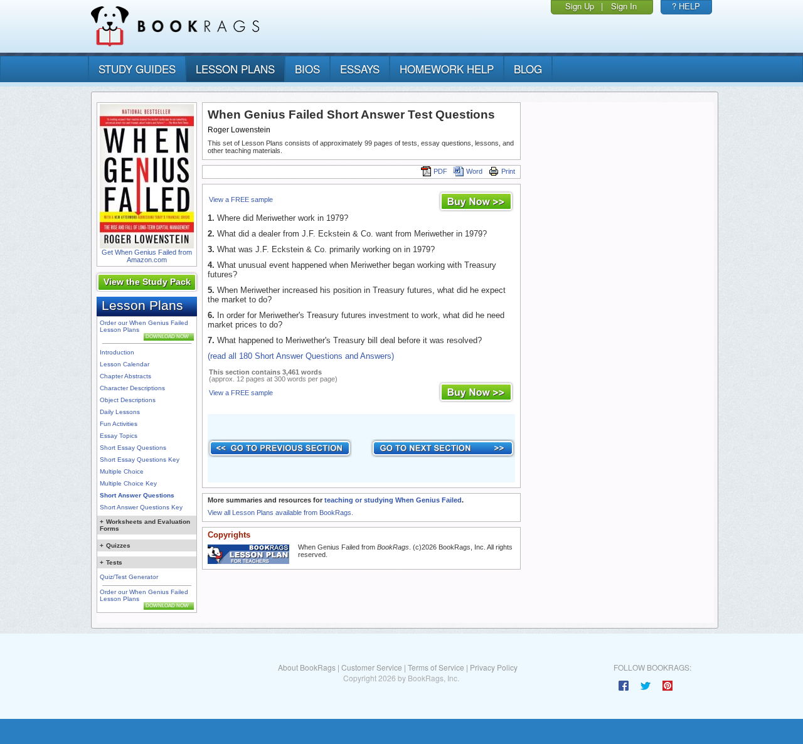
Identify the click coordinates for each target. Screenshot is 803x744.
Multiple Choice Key (128, 483)
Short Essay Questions (133, 447)
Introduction (117, 352)
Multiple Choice (122, 471)
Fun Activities (118, 423)
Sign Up (579, 6)
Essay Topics (118, 435)
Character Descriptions (132, 388)
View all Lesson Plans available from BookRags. (280, 512)
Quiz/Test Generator (129, 576)
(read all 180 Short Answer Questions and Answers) (301, 356)
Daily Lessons (120, 411)
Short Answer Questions (137, 495)
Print (508, 171)
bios (307, 69)
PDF (440, 171)
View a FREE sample (241, 199)
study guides (137, 69)
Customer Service (371, 667)
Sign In (624, 6)
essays (360, 69)
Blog (528, 69)
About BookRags (307, 667)
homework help (447, 69)
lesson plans (235, 69)
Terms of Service (436, 667)
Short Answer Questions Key (141, 507)
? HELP (686, 6)
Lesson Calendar (124, 364)
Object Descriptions (128, 399)
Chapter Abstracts (125, 376)
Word (474, 171)
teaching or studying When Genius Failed (393, 500)
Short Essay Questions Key (139, 459)
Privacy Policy (494, 667)
